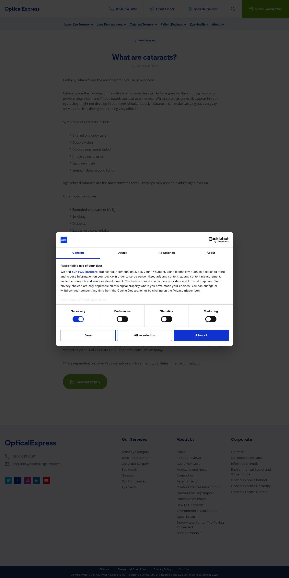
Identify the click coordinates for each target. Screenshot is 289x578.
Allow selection (144, 335)
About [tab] (211, 252)
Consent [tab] (78, 252)
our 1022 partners (85, 271)
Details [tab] (122, 252)
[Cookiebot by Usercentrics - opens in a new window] (211, 240)
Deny (88, 335)
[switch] (122, 319)
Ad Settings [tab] (166, 252)
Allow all (201, 335)
